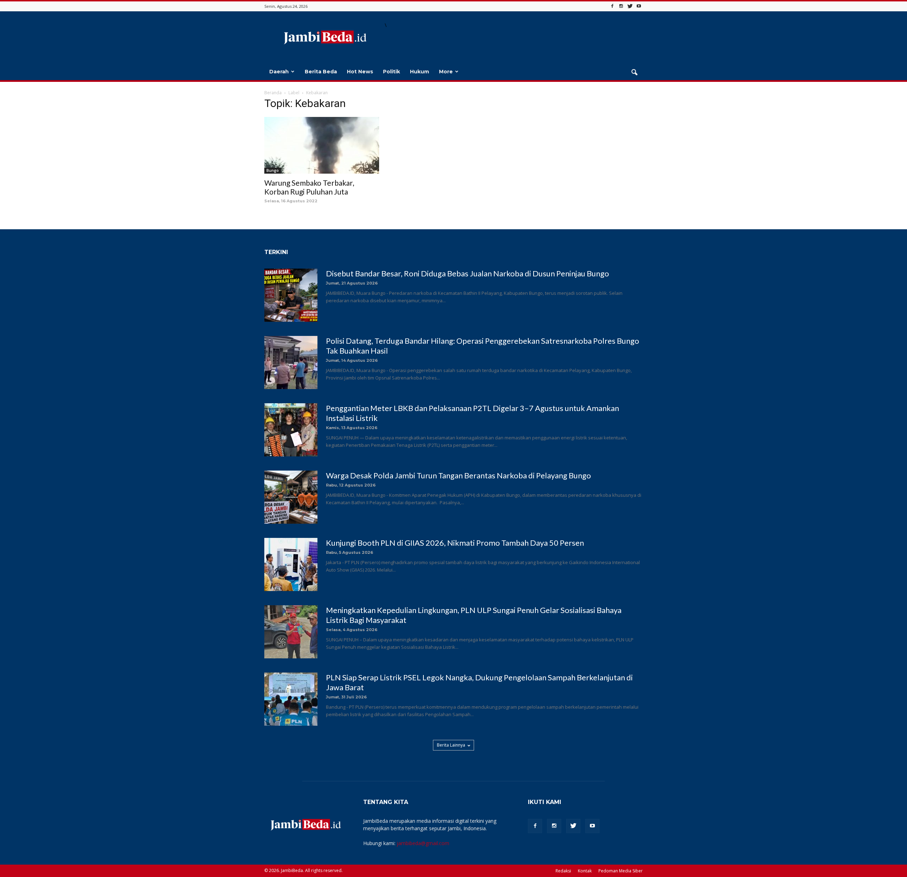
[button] (634, 72)
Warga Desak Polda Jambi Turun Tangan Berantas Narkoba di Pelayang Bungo (458, 475)
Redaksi (563, 871)
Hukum (419, 71)
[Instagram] (621, 6)
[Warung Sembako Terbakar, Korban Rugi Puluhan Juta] (321, 145)
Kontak (585, 871)
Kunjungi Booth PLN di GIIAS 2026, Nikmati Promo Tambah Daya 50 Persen (455, 542)
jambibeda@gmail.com (423, 843)
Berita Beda (321, 71)
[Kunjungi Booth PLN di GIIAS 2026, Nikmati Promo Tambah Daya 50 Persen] (290, 564)
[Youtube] (639, 6)
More (446, 71)
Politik (391, 71)
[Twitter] (630, 6)
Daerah (279, 71)
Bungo (272, 170)
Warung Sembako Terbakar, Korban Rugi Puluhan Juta (309, 187)
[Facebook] (612, 6)
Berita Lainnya (451, 745)
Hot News (360, 71)
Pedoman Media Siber (620, 871)
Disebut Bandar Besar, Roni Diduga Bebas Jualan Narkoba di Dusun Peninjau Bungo (467, 273)
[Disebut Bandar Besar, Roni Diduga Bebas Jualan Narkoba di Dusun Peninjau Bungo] (290, 295)
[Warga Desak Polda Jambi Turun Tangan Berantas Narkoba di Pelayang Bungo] (290, 497)
